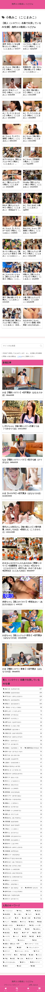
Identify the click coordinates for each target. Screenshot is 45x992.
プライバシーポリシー (11, 985)
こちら (19, 356)
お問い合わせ (33, 985)
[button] (41, 345)
